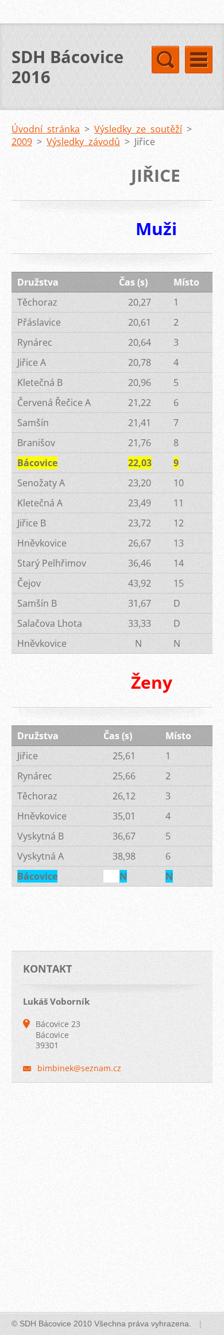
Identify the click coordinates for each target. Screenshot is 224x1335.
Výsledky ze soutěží (138, 129)
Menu (199, 59)
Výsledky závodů (83, 141)
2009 (21, 141)
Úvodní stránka (45, 129)
